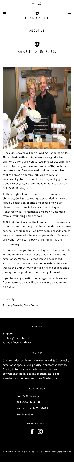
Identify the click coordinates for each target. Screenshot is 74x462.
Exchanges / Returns (16, 338)
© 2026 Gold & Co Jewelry (15, 452)
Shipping (8, 333)
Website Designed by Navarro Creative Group (50, 452)
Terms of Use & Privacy (17, 342)
